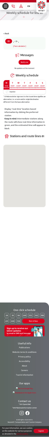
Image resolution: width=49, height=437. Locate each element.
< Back (6, 33)
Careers (24, 370)
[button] (5, 6)
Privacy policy (24, 357)
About (24, 366)
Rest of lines (33, 321)
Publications (24, 347)
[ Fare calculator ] (19, 46)
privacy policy (22, 434)
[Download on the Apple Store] (24, 392)
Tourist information (24, 375)
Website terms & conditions (24, 352)
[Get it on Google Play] (24, 388)
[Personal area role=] (21, 6)
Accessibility (24, 361)
